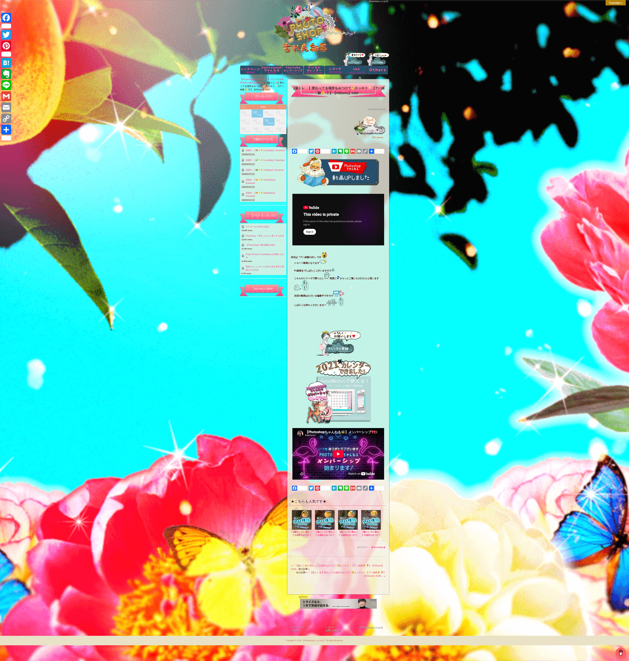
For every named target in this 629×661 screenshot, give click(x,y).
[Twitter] (6, 34)
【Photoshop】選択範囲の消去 (260, 245)
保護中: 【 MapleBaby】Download (261, 194)
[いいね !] (377, 130)
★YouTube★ (378, 547)
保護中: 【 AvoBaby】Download (264, 170)
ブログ (294, 630)
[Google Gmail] (6, 96)
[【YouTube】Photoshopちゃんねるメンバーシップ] (338, 392)
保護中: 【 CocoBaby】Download (265, 150)
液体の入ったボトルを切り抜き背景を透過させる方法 (265, 268)
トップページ (298, 627)
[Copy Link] (6, 118)
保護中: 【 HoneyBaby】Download (261, 181)
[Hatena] (6, 62)
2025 (263, 107)
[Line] (6, 85)
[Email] (6, 107)
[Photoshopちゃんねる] (338, 343)
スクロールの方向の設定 (257, 226)
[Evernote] (6, 74)
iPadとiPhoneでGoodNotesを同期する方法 (265, 256)
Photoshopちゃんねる (371, 627)
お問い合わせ (332, 630)
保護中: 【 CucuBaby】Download (265, 160)
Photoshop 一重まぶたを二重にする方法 (265, 236)
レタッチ (330, 627)
